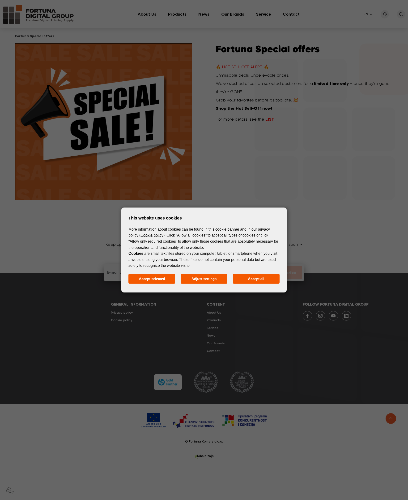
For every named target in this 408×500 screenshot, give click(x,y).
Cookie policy (151, 235)
